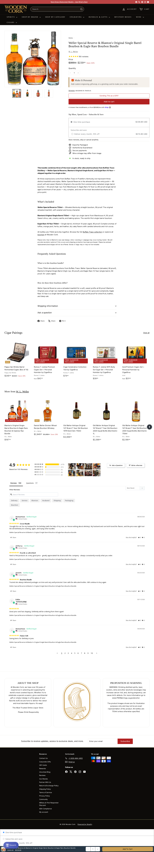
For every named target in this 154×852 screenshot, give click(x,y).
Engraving (76, 17)
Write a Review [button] (136, 465)
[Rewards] (11, 845)
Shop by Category (55, 17)
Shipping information (48, 306)
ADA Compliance (45, 809)
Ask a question (45, 312)
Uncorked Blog (44, 772)
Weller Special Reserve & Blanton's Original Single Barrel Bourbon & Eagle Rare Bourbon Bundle (42, 532)
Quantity (72, 68)
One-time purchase (13, 832)
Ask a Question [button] (117, 465)
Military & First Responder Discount (49, 804)
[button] (139, 537)
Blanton (35, 500)
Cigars (11, 22)
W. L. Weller (73, 52)
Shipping (72, 90)
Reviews (42, 775)
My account (43, 812)
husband (45, 500)
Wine (139, 17)
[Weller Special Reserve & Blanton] (72, 466)
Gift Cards (43, 765)
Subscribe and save (13, 839)
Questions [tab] (30, 483)
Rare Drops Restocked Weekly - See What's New (69, 2)
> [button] (96, 653)
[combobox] (57, 9)
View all (146, 333)
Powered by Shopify (85, 824)
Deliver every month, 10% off (19, 843)
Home (71, 38)
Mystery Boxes (122, 17)
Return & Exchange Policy (49, 786)
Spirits (11, 17)
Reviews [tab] (13, 483)
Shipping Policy (45, 789)
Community (43, 799)
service (24, 500)
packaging (69, 500)
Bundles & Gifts (98, 17)
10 (92, 653)
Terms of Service (45, 792)
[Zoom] (33, 59)
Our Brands (43, 779)
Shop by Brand (30, 17)
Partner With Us (45, 782)
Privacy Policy (44, 796)
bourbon (41, 235)
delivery (14, 500)
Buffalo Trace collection (92, 232)
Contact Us (43, 758)
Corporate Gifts (45, 762)
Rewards (42, 768)
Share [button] (14, 537)
